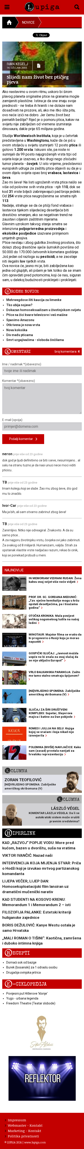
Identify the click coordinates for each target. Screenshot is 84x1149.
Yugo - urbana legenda (22, 998)
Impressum (17, 1120)
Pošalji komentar (22, 439)
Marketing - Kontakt (24, 1130)
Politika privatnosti (23, 1136)
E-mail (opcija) (12, 420)
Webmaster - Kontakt (25, 1125)
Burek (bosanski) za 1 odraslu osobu (31, 967)
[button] (7, 6)
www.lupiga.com (35, 1142)
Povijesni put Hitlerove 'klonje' (27, 993)
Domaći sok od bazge (21, 962)
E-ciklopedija (25, 984)
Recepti (17, 953)
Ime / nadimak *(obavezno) (21, 364)
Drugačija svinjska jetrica (23, 972)
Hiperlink (19, 833)
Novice (28, 22)
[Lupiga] (42, 6)
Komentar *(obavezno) (18, 381)
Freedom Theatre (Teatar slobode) (30, 1003)
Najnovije (14, 570)
